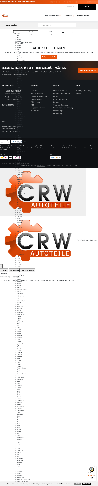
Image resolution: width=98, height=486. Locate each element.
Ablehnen (78, 484)
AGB (32, 105)
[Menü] (95, 467)
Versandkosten (41, 166)
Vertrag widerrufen (83, 15)
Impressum (35, 111)
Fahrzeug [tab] (4, 270)
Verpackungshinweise (38, 108)
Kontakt (78, 93)
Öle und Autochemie (60, 105)
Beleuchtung (57, 114)
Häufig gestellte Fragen (84, 90)
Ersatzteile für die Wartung (63, 108)
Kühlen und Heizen (60, 99)
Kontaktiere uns (8, 104)
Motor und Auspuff (60, 90)
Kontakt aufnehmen (88, 70)
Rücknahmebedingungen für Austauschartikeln (12, 128)
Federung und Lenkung (61, 93)
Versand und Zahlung (10, 131)
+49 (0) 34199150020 (54, 2)
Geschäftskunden (81, 2)
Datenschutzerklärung (39, 96)
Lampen (56, 102)
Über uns (34, 90)
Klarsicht (56, 96)
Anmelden (86, 7)
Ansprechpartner (37, 93)
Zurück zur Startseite (49, 57)
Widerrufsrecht (36, 102)
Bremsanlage (58, 111)
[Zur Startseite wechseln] (5, 16)
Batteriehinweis (36, 99)
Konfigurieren (86, 484)
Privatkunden (93, 2)
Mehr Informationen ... (66, 484)
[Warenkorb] (92, 15)
